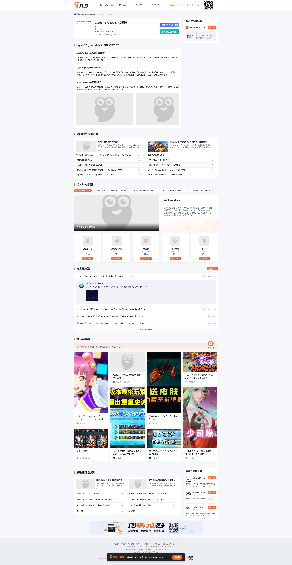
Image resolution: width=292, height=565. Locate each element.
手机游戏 (77, 14)
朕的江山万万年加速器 (202, 478)
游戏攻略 (139, 5)
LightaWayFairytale (88, 14)
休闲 (96, 26)
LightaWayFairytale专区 (106, 5)
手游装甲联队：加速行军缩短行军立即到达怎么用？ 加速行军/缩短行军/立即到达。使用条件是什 (110, 323)
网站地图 (123, 544)
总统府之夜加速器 (200, 507)
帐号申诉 (138, 544)
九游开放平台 (147, 544)
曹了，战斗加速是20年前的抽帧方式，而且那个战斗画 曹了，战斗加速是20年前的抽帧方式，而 (110, 316)
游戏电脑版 (115, 35)
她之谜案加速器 (199, 493)
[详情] (208, 486)
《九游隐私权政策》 (104, 558)
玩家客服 (131, 544)
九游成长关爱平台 (158, 544)
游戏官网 (98, 35)
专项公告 (168, 544)
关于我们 (116, 544)
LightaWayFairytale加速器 (105, 14)
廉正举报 (175, 544)
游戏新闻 (122, 5)
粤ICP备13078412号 (132, 549)
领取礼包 (155, 5)
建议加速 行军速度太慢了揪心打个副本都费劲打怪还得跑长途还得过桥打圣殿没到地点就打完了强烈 (111, 309)
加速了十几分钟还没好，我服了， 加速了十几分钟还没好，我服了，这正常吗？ (104, 276)
